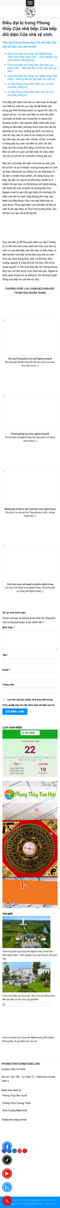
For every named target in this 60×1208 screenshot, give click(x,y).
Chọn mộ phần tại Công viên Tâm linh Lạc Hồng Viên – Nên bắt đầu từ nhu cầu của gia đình (31, 68)
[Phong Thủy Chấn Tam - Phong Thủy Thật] (30, 12)
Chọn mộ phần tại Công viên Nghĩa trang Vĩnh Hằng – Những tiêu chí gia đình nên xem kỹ (32, 77)
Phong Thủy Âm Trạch (15, 1095)
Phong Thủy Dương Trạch (17, 1103)
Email (6, 670)
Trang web (8, 684)
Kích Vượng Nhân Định (15, 1110)
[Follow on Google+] (19, 1150)
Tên (5, 655)
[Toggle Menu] (30, 3)
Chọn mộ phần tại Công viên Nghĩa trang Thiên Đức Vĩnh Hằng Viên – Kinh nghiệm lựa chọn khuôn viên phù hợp (29, 955)
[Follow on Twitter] (14, 1150)
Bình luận (8, 627)
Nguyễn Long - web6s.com (42, 1203)
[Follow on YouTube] (24, 1150)
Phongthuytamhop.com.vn (40, 1200)
